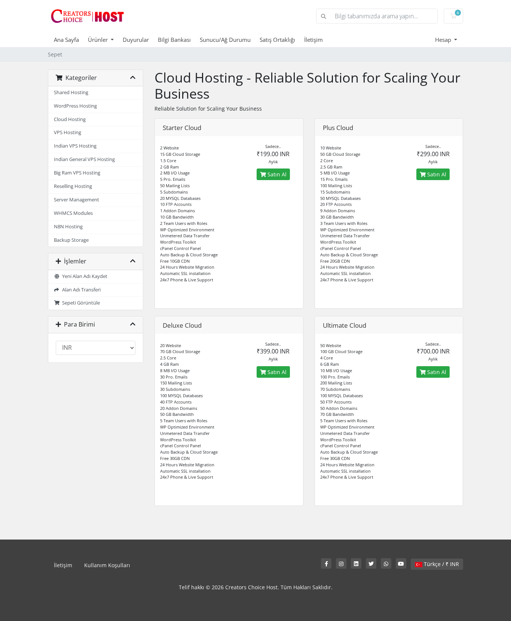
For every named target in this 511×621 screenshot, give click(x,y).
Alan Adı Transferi (80, 290)
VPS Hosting (67, 132)
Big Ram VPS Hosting (77, 173)
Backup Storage (71, 240)
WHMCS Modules (73, 213)
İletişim (313, 39)
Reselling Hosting (73, 186)
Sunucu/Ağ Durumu (225, 39)
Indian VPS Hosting (75, 146)
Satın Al (276, 174)
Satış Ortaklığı (277, 39)
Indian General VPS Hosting (84, 159)
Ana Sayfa (66, 39)
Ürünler (98, 39)
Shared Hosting (71, 92)
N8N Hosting (68, 226)
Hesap (444, 39)
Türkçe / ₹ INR (440, 564)
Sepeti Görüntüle (80, 303)
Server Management (76, 200)
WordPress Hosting (75, 106)
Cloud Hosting (70, 119)
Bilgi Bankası (174, 39)
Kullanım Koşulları (107, 565)
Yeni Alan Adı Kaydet (83, 276)
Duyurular (136, 39)
